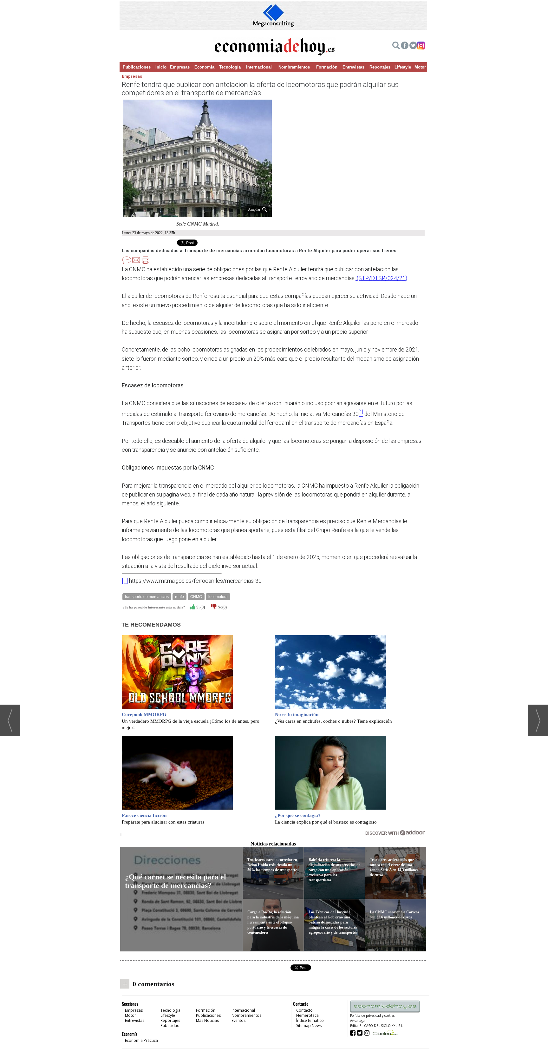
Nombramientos (294, 67)
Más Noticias (207, 1020)
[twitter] (413, 46)
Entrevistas (353, 67)
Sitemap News (309, 1025)
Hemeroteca (307, 1015)
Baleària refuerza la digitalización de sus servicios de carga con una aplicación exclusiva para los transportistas (334, 870)
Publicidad (169, 1025)
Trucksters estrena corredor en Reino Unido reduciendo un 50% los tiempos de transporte (272, 865)
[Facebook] (404, 46)
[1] (125, 581)
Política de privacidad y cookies (372, 1015)
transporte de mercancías (147, 597)
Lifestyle (403, 67)
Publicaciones (137, 67)
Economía (204, 67)
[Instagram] (421, 46)
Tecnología (230, 67)
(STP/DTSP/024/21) (381, 278)
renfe (179, 597)
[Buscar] (396, 46)
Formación (326, 67)
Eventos (238, 1020)
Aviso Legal (358, 1020)
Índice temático (310, 1020)
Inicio (160, 67)
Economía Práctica (141, 1040)
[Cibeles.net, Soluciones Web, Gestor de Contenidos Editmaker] (384, 1032)
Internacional (259, 67)
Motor (420, 67)
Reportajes (379, 67)
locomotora (218, 597)
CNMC (196, 597)
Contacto (304, 1010)
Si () (200, 607)
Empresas (180, 67)
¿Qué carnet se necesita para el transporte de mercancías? (175, 881)
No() (222, 607)
